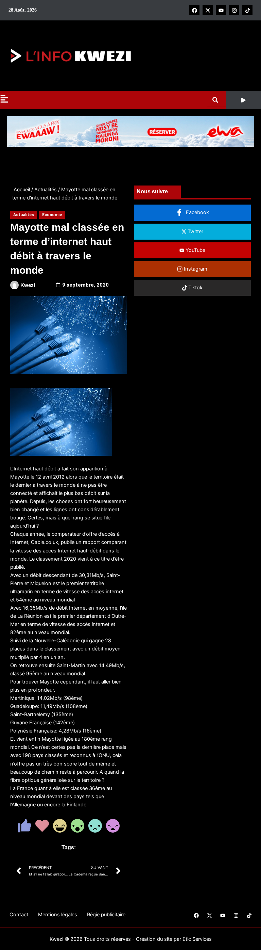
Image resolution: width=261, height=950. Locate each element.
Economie (52, 214)
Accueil (22, 190)
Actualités (45, 190)
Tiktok (195, 288)
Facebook (197, 212)
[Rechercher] (216, 100)
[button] (243, 100)
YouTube (194, 250)
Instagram (194, 269)
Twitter (194, 231)
